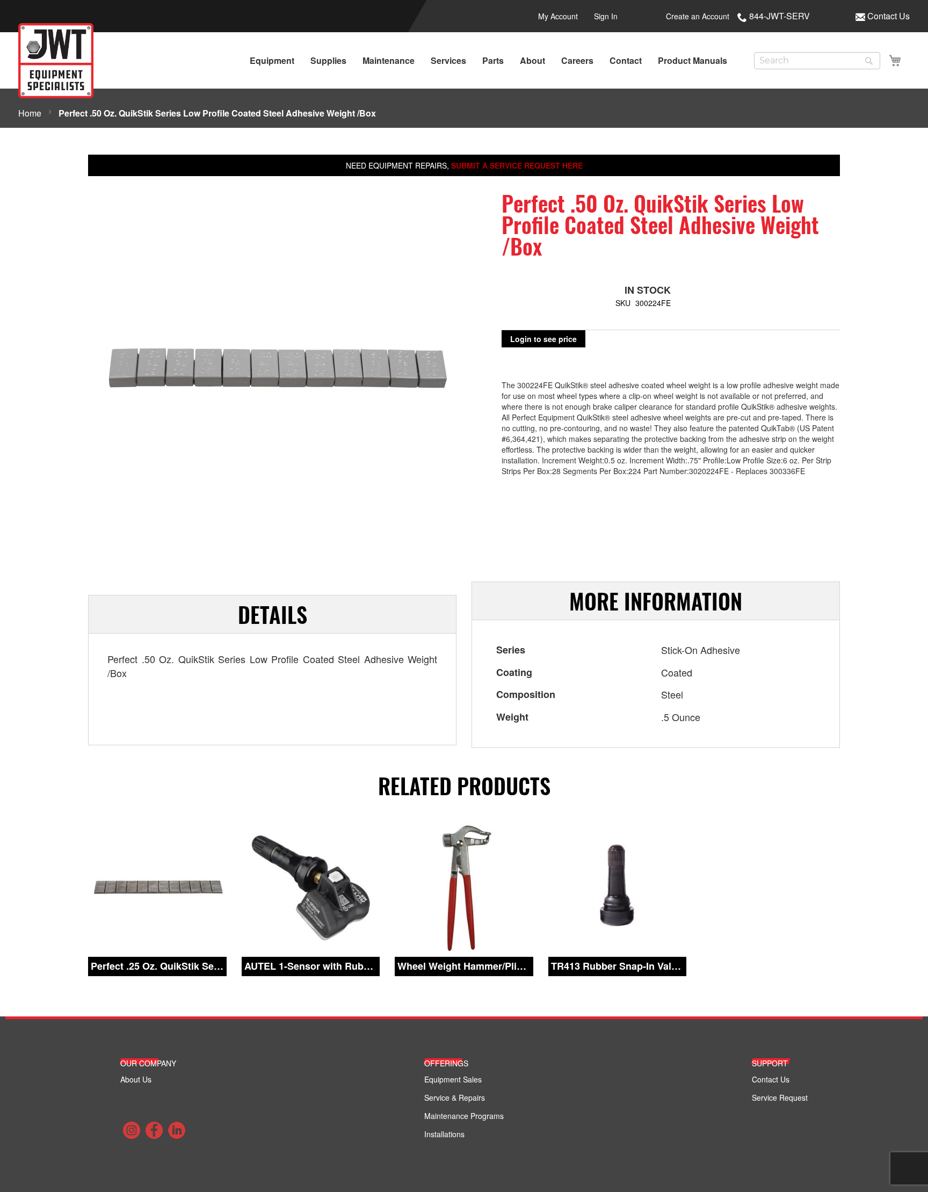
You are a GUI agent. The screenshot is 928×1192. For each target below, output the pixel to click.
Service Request (780, 1097)
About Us (135, 1079)
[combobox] (817, 60)
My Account (558, 16)
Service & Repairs (454, 1097)
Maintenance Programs (464, 1115)
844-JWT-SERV (779, 16)
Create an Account (697, 16)
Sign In (606, 16)
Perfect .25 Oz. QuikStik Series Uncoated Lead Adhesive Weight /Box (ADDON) (157, 966)
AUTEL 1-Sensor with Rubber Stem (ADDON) (311, 966)
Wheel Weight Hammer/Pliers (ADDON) (464, 966)
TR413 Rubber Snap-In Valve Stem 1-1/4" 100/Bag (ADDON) (617, 966)
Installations (444, 1134)
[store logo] (55, 60)
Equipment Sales (453, 1079)
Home (29, 113)
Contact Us (888, 16)
